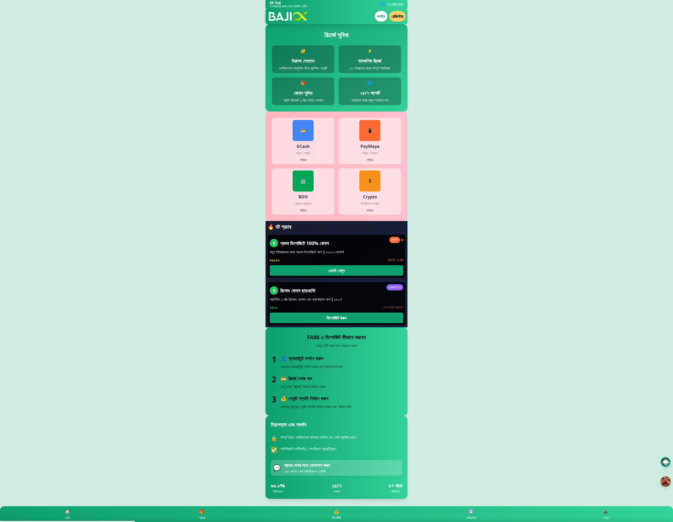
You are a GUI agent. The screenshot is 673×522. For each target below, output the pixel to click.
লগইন (381, 16)
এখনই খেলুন (336, 270)
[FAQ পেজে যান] (665, 462)
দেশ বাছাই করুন (395, 4)
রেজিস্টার (397, 16)
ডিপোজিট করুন (336, 318)
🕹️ (606, 514)
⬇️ (471, 514)
